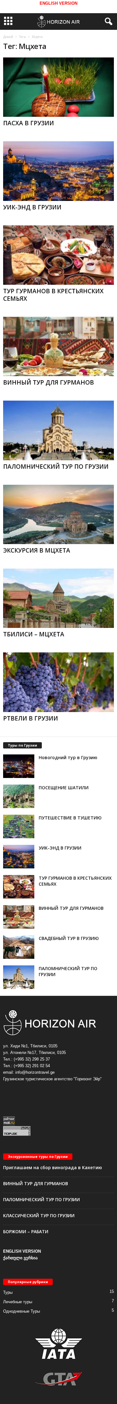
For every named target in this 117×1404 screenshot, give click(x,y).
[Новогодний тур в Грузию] (18, 766)
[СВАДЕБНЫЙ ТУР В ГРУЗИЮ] (18, 947)
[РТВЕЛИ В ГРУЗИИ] (58, 682)
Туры (7, 1292)
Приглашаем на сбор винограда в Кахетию (52, 1167)
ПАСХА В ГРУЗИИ (28, 123)
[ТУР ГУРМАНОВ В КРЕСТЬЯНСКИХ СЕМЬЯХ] (58, 255)
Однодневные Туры (21, 1311)
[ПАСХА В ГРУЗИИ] (58, 87)
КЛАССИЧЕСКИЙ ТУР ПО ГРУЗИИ (39, 1215)
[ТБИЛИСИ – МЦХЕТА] (58, 598)
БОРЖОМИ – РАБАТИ (25, 1231)
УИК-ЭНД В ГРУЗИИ (32, 207)
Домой (8, 37)
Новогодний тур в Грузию (68, 757)
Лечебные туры (17, 1301)
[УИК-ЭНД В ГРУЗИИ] (58, 171)
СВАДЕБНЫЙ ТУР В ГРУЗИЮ (69, 938)
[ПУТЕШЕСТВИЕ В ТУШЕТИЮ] (18, 826)
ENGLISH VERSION (22, 1251)
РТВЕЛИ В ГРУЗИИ (30, 718)
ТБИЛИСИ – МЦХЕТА (33, 634)
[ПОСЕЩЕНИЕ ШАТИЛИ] (18, 796)
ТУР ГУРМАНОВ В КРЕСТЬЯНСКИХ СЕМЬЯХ (53, 295)
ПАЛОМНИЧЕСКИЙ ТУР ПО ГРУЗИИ (56, 466)
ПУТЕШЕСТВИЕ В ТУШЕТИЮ (70, 818)
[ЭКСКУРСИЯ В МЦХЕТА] (58, 514)
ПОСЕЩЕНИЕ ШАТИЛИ (64, 788)
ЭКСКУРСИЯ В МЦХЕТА (36, 550)
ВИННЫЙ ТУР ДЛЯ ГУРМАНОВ (48, 382)
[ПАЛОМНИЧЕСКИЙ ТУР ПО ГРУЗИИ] (58, 430)
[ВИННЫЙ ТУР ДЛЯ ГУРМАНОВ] (58, 346)
